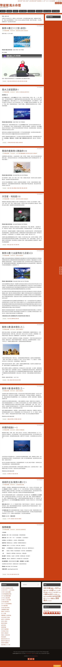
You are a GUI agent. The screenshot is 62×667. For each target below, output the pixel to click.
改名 (8, 574)
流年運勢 (15, 419)
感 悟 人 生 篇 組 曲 (20, 92)
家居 (54, 592)
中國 (8, 380)
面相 (57, 598)
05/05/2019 (12, 30)
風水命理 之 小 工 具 (41, 1)
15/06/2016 (12, 255)
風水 (45, 600)
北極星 (10, 380)
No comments (40, 25)
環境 (44, 596)
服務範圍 (6, 527)
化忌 (8, 318)
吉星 (10, 188)
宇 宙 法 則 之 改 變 (5, 617)
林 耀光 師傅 (6, 30)
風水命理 (48, 600)
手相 (59, 592)
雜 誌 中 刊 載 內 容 (5, 640)
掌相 (12, 142)
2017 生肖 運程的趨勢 (20, 153)
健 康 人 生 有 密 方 (5, 611)
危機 (54, 590)
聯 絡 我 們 (3, 637)
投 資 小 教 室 (25, 1)
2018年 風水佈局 (5, 601)
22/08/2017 (12, 92)
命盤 (12, 188)
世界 (45, 588)
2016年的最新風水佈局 (6, 594)
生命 (46, 596)
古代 (56, 590)
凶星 (8, 188)
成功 (57, 592)
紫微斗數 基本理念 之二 (13, 327)
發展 (48, 596)
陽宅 (18, 574)
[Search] (38, 584)
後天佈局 (13, 81)
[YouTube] (61, 268)
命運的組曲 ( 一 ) (9, 427)
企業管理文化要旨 (5, 609)
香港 (50, 600)
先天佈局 (9, 473)
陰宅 (16, 574)
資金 (46, 598)
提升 (16, 81)
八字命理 (9, 142)
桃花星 (18, 188)
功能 (8, 81)
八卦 (47, 590)
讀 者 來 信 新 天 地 (5, 639)
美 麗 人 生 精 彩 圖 (5, 635)
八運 (49, 590)
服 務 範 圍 (23, 529)
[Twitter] (61, 271)
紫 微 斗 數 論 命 (24, 30)
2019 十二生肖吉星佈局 (50, 1)
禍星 (22, 188)
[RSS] (61, 273)
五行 (57, 588)
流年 (10, 574)
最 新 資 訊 (20, 1)
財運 (58, 596)
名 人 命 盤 (3, 613)
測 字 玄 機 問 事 (4, 629)
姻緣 (51, 592)
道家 (17, 380)
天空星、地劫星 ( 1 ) (11, 196)
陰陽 (52, 598)
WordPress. (35, 656)
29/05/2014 (12, 529)
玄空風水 (17, 142)
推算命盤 (13, 318)
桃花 (51, 594)
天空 (14, 244)
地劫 (12, 244)
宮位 (10, 318)
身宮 (24, 81)
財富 (55, 596)
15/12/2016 (12, 153)
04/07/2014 (12, 429)
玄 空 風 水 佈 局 (4, 631)
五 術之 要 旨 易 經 (32, 1)
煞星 (20, 188)
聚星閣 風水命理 (10, 5)
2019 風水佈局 (59, 1)
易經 (14, 142)
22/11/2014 (12, 329)
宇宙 (53, 592)
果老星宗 (12, 518)
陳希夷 (19, 380)
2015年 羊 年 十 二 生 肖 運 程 (7, 590)
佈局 (8, 244)
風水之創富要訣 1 (10, 89)
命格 (10, 81)
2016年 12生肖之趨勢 (6, 592)
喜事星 (15, 188)
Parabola (31, 656)
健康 (44, 590)
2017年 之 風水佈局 (5, 598)
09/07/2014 (12, 390)
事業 (52, 588)
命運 (13, 473)
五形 (54, 588)
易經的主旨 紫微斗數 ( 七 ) (14, 482)
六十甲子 (9, 518)
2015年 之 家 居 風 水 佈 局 (7, 588)
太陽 (49, 592)
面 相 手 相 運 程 (4, 642)
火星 (54, 594)
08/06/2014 (12, 484)
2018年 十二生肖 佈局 (6, 599)
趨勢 (48, 598)
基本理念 (12, 419)
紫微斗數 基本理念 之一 (13, 388)
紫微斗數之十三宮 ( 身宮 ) (14, 28)
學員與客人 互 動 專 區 (6, 615)
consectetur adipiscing (31, 653)
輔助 (26, 81)
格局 (18, 81)
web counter (46, 610)
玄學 (56, 594)
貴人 (44, 598)
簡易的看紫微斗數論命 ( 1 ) (14, 151)
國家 (48, 592)
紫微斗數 (21, 81)
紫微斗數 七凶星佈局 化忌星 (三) (17, 253)
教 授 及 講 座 (4, 623)
